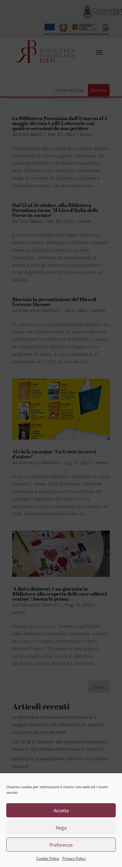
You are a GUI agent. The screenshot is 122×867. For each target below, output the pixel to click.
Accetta (61, 810)
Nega (61, 827)
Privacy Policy (74, 858)
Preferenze (61, 845)
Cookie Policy (47, 858)
